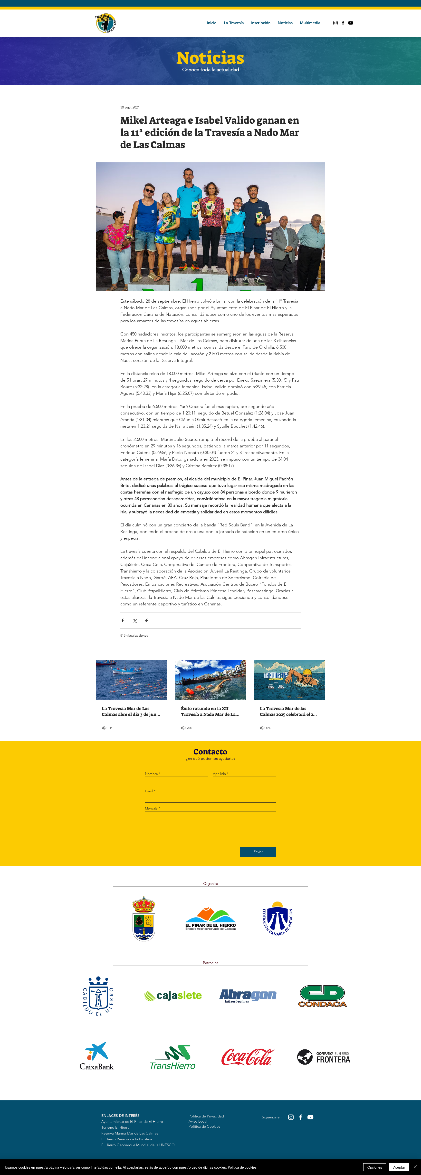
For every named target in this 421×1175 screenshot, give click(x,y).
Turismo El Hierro (115, 1127)
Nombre (151, 773)
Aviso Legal (198, 1121)
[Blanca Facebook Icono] (300, 1117)
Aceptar (399, 1167)
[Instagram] (335, 23)
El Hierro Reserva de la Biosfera (126, 1139)
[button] (234, 23)
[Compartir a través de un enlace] (146, 620)
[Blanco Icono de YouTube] (310, 1117)
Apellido (219, 773)
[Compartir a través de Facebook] (122, 620)
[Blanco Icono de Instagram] (291, 1117)
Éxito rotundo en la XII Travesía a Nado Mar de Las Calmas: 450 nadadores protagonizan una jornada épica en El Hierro (209, 711)
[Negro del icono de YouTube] (351, 23)
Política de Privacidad (206, 1116)
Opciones (374, 1167)
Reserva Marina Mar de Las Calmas (129, 1133)
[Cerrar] (415, 1167)
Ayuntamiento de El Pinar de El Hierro (132, 1121)
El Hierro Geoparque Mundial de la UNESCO (138, 1145)
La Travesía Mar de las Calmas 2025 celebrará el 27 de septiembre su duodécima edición (287, 711)
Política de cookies (242, 1167)
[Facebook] (343, 23)
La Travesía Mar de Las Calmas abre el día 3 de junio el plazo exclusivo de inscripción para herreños (131, 711)
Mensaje (151, 808)
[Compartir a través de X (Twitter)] (134, 620)
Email (149, 791)
